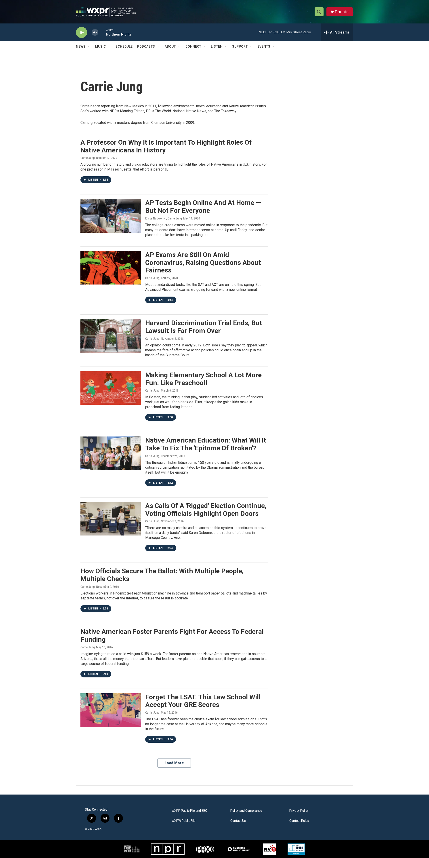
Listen (217, 46)
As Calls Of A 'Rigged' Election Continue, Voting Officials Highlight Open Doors (206, 509)
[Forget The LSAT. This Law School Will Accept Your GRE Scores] (110, 710)
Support (240, 46)
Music (100, 46)
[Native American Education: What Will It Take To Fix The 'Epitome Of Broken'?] (110, 453)
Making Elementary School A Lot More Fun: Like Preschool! (203, 379)
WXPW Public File (184, 820)
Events (263, 46)
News (81, 46)
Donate (342, 11)
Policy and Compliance (246, 810)
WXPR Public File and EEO (189, 810)
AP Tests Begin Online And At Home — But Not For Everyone (203, 206)
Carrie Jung (87, 158)
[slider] (102, 32)
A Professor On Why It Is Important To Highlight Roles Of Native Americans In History (166, 146)
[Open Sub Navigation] (89, 46)
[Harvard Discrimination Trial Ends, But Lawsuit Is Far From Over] (110, 336)
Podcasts (146, 46)
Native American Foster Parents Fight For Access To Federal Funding (172, 635)
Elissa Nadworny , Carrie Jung (163, 218)
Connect (193, 46)
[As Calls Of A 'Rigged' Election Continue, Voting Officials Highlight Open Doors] (110, 518)
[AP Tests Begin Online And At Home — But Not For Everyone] (110, 215)
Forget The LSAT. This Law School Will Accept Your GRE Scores (203, 701)
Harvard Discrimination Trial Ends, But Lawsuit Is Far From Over (203, 327)
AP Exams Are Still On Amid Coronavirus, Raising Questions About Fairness (203, 262)
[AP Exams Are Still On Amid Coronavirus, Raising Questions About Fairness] (110, 268)
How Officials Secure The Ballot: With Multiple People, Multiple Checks (162, 575)
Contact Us (238, 820)
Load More (174, 763)
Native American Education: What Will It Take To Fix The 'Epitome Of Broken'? (205, 444)
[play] (81, 32)
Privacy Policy (299, 810)
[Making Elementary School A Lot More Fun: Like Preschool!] (110, 388)
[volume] (95, 32)
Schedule (124, 46)
